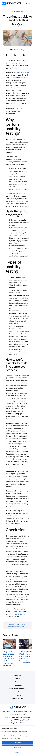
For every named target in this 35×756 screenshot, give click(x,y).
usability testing (23, 72)
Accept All (18, 742)
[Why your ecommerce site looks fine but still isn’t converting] (9, 640)
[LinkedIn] (23, 54)
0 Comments (26, 662)
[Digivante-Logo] (11, 3)
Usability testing (17, 11)
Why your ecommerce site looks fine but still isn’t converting (8, 657)
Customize (17, 747)
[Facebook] (6, 54)
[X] (15, 54)
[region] (17, 740)
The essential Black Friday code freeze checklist (25, 655)
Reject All (17, 752)
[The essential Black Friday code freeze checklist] (25, 640)
